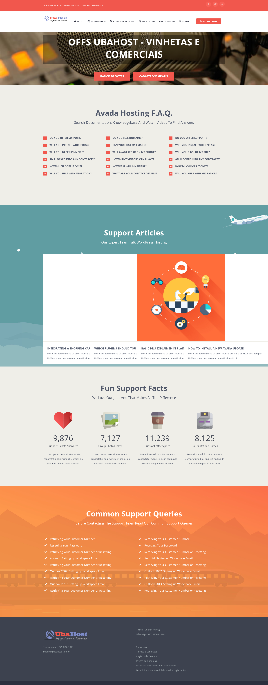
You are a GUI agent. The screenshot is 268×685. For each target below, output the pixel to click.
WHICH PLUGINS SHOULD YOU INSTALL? (122, 348)
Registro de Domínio (146, 656)
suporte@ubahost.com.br (92, 5)
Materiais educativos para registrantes (156, 665)
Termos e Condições (146, 651)
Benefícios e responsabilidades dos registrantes (161, 670)
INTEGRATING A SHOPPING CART (69, 348)
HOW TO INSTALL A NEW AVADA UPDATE (216, 348)
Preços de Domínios (146, 660)
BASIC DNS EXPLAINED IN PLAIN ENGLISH (169, 348)
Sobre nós (141, 646)
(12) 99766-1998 (71, 5)
